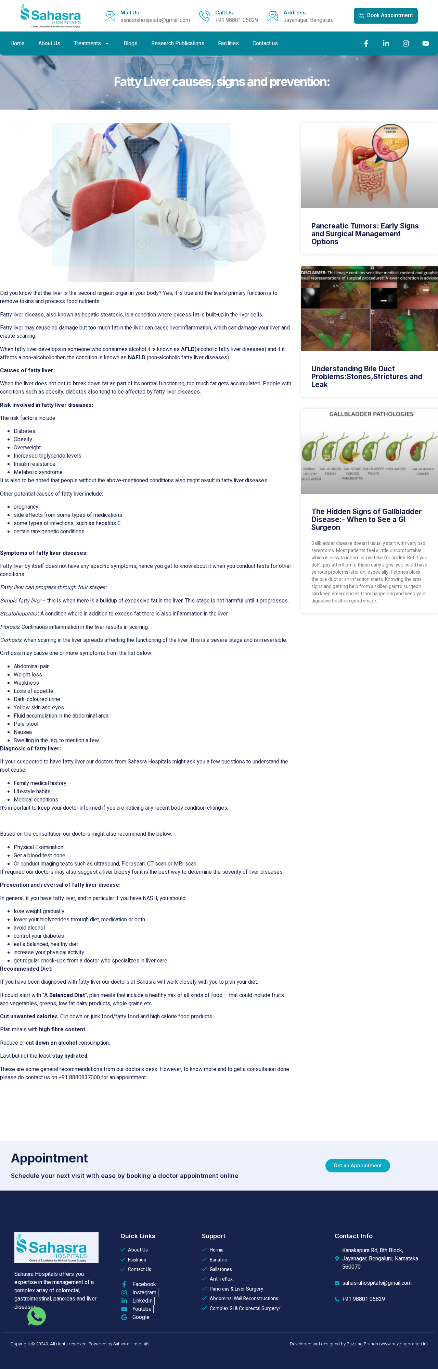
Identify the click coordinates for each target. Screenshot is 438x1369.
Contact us (265, 43)
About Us (49, 43)
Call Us (224, 12)
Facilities (228, 43)
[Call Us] (204, 15)
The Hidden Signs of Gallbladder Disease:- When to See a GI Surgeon (366, 519)
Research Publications (177, 43)
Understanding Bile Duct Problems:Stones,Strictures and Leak (366, 376)
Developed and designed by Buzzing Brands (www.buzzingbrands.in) (359, 1344)
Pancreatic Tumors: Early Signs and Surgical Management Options (365, 234)
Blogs (131, 43)
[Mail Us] (109, 15)
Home (17, 43)
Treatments (87, 43)
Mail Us (129, 12)
